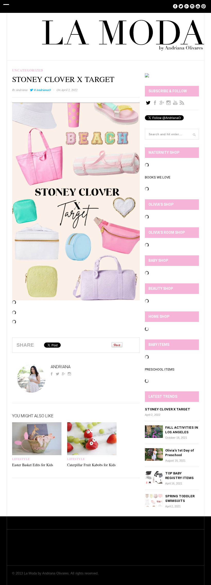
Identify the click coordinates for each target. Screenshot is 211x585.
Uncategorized (27, 70)
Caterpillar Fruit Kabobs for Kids (91, 464)
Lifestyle (21, 459)
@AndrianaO (42, 90)
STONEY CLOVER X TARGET (167, 409)
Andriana (22, 90)
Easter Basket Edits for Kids (32, 464)
